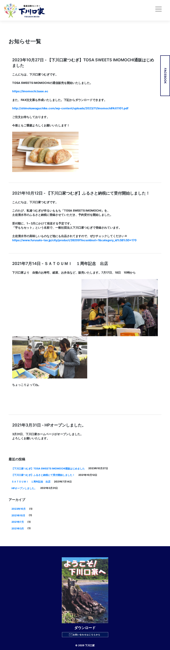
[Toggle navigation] (159, 10)
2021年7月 (18, 521)
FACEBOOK (165, 76)
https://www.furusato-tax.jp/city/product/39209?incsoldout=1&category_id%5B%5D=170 (74, 240)
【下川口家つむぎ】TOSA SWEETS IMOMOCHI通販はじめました (48, 468)
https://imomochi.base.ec (30, 91)
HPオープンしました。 (24, 488)
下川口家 (90, 645)
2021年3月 (18, 528)
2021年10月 (18, 515)
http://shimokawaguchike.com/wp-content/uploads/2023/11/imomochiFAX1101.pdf (70, 108)
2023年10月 (19, 508)
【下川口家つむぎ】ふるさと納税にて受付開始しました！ (43, 474)
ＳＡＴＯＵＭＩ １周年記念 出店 (31, 481)
